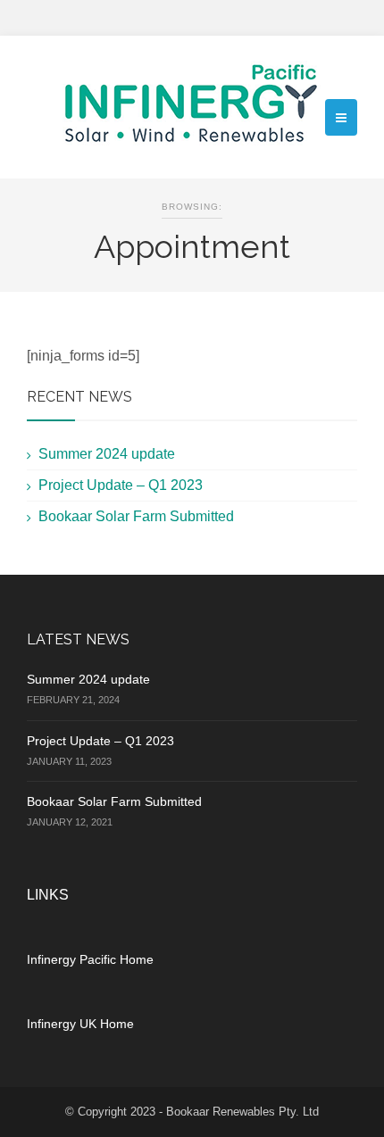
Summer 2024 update (106, 453)
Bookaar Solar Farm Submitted (136, 516)
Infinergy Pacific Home (90, 959)
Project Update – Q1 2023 (120, 485)
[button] (341, 117)
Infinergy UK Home (80, 1024)
